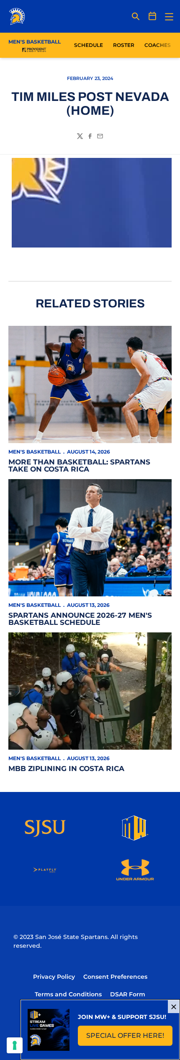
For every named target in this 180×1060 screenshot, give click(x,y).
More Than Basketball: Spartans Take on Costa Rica (79, 465)
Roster (123, 45)
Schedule (88, 45)
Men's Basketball (34, 452)
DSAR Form (127, 994)
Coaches (157, 45)
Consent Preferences (115, 976)
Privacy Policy (54, 976)
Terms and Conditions (68, 994)
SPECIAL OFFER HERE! (129, 1038)
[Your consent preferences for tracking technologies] (15, 1045)
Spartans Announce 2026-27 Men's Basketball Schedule (80, 619)
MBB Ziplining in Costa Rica (66, 768)
